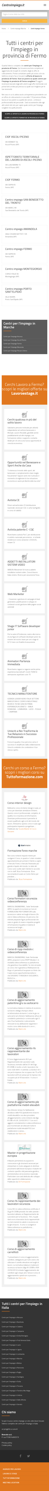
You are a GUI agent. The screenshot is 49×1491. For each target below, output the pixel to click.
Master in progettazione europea (21, 1154)
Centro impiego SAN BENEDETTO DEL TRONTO (24, 201)
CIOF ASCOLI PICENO (17, 137)
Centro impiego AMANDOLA (21, 229)
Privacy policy (7, 1442)
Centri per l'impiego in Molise (12, 1363)
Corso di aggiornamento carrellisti (21, 1250)
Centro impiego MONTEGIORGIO (23, 269)
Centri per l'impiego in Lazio (11, 1345)
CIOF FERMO (12, 180)
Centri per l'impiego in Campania (13, 1331)
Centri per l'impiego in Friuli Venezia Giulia (16, 1340)
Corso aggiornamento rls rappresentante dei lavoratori (22, 1051)
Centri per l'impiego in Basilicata (13, 1322)
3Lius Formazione (25, 879)
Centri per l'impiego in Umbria (12, 1395)
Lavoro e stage (10, 1473)
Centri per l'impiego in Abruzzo (12, 1317)
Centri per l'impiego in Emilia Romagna (15, 1335)
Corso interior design (19, 803)
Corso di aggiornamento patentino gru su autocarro (23, 1001)
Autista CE (13, 500)
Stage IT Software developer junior (24, 627)
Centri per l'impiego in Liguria (12, 1349)
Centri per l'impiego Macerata (13, 347)
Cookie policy (7, 1445)
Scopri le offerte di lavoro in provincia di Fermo (24, 114)
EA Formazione (24, 1181)
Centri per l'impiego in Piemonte (13, 1367)
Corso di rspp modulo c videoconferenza (21, 950)
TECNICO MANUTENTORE (22, 694)
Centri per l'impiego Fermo (12, 343)
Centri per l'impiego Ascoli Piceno (14, 340)
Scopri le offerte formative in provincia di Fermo (24, 117)
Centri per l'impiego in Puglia (11, 1372)
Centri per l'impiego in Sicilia (11, 1381)
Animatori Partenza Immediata (19, 662)
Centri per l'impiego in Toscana (12, 1386)
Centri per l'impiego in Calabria (12, 1326)
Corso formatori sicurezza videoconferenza (22, 899)
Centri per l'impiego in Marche (12, 1358)
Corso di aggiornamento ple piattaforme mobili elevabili (24, 1103)
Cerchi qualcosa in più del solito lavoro (22, 420)
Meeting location (11, 1482)
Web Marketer (16, 594)
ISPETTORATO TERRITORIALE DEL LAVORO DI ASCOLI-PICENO (23, 158)
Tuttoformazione (11, 1478)
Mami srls (22, 930)
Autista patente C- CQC (21, 529)
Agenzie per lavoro (12, 1469)
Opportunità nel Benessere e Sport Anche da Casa (24, 463)
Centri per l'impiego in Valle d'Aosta (14, 1400)
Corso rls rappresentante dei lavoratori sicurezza (24, 1202)
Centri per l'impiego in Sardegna (13, 1377)
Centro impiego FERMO (18, 249)
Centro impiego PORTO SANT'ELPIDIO (18, 290)
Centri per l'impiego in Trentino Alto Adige (16, 1390)
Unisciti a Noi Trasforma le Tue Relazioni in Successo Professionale (23, 734)
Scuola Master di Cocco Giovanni (22, 830)
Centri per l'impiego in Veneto (12, 1404)
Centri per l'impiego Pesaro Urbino (15, 350)
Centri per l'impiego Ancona (12, 336)
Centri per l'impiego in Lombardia (13, 1354)
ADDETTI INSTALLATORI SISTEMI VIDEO (21, 563)
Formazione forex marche (22, 850)
